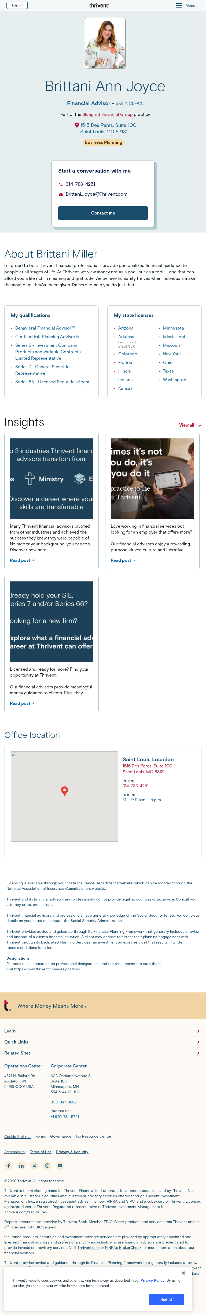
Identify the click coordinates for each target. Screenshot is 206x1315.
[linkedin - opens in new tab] (21, 1165)
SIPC (130, 1201)
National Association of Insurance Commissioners (48, 888)
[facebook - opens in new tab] (8, 1165)
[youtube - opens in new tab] (60, 1165)
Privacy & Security (72, 1152)
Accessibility (14, 1152)
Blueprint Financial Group (107, 114)
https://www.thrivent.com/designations (47, 969)
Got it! (166, 1300)
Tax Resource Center (93, 1136)
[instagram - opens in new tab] (47, 1165)
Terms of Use (41, 1152)
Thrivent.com (89, 1247)
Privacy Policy (152, 1280)
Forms (41, 1136)
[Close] (183, 1273)
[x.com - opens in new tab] (34, 1165)
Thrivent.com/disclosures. (26, 1212)
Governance (60, 1136)
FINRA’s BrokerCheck (123, 1247)
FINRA (112, 1201)
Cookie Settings (17, 1136)
